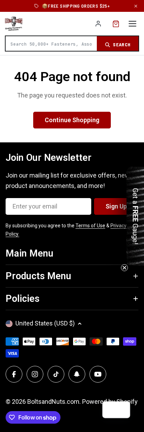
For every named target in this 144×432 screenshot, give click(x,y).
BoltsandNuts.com (53, 401)
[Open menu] (132, 23)
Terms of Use (90, 225)
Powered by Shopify (110, 401)
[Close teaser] (124, 267)
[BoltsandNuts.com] (13, 23)
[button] (135, 216)
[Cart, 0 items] (116, 24)
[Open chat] (121, 409)
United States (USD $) (45, 323)
